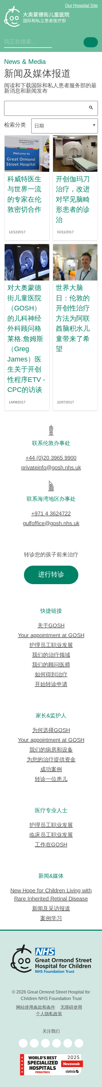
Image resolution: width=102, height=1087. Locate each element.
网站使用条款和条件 (35, 1007)
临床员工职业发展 (51, 835)
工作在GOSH (51, 845)
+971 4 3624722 (51, 514)
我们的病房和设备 (51, 750)
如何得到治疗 (51, 675)
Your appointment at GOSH (51, 636)
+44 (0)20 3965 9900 (51, 458)
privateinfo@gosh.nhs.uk (51, 468)
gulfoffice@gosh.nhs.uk (51, 524)
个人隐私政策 (49, 1014)
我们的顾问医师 (51, 665)
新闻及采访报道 (51, 909)
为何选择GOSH (51, 730)
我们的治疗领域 (51, 655)
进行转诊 (51, 574)
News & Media (25, 62)
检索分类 (15, 125)
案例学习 (51, 918)
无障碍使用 (71, 1007)
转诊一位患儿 (51, 779)
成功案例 (51, 770)
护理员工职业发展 (51, 645)
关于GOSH (51, 626)
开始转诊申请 (51, 684)
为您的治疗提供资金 (51, 760)
